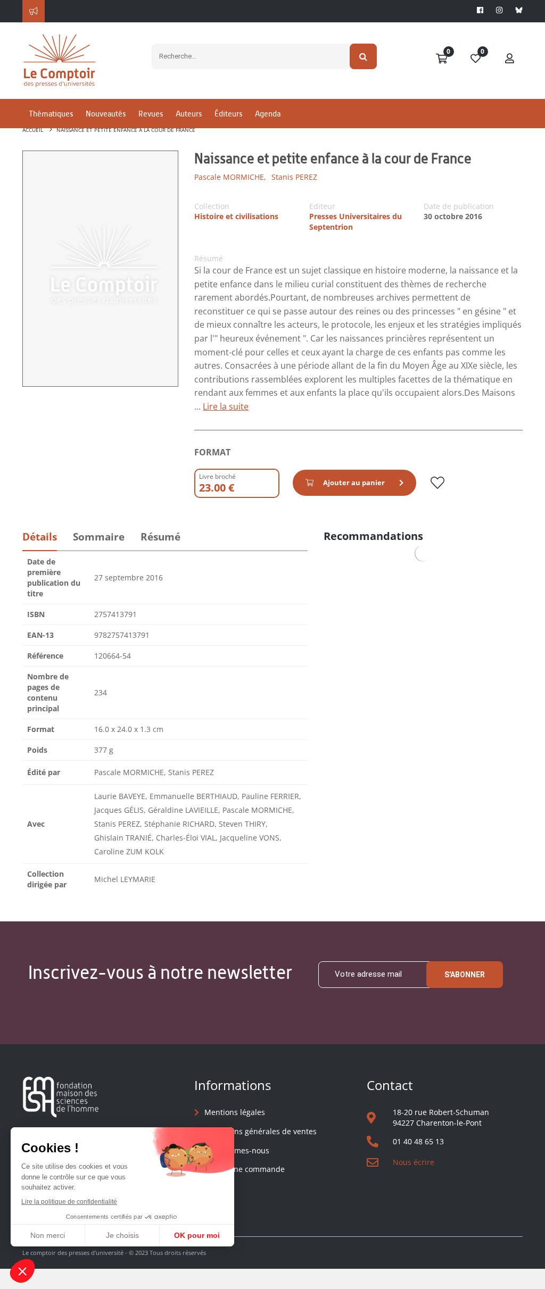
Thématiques (51, 113)
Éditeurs (228, 113)
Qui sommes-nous (236, 1150)
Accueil (32, 130)
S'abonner (464, 974)
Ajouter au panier (353, 482)
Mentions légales (234, 1112)
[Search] (363, 56)
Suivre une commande (244, 1169)
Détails (39, 537)
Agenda (267, 113)
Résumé (160, 537)
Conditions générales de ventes (260, 1131)
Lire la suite (226, 406)
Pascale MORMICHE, (230, 177)
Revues (150, 113)
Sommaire (99, 537)
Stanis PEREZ (294, 177)
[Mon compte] (510, 59)
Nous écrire (413, 1162)
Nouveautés (106, 113)
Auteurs (189, 113)
